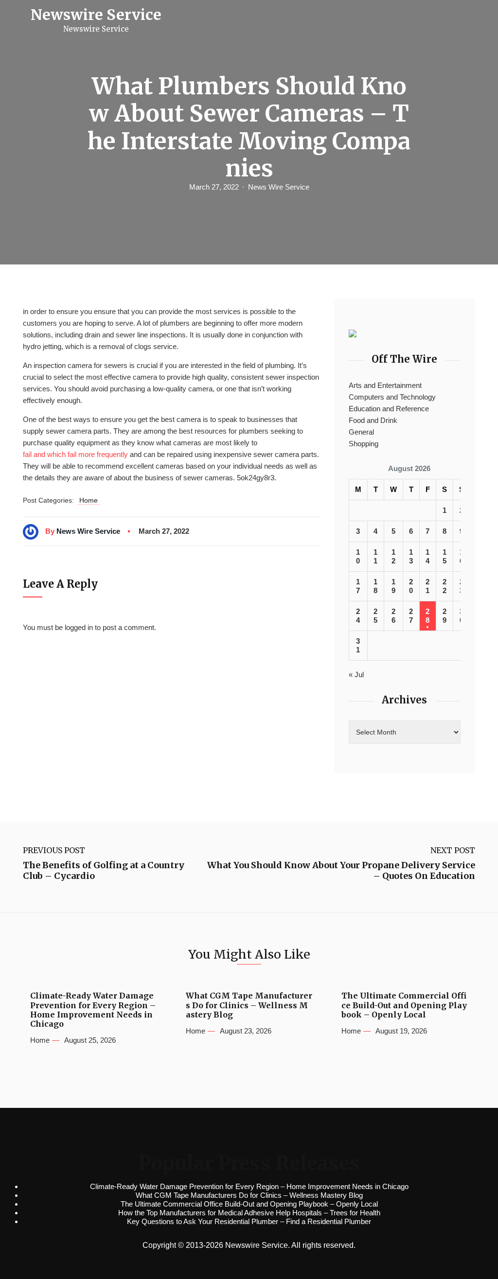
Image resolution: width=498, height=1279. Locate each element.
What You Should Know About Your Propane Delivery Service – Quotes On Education (341, 870)
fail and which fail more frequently (75, 454)
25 (375, 615)
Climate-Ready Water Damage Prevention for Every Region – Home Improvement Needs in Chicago (93, 1010)
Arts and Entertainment (385, 385)
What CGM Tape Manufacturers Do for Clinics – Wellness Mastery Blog (249, 1005)
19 (393, 586)
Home (88, 500)
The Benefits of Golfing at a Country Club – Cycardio (103, 870)
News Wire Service (278, 187)
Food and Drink (373, 420)
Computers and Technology (392, 397)
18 (375, 586)
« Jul (356, 674)
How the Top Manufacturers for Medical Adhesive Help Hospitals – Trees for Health (249, 1213)
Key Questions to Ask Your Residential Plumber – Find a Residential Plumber (249, 1221)
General (361, 432)
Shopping (363, 443)
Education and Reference (389, 408)
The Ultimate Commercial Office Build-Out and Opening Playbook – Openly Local (404, 1005)
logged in (79, 627)
